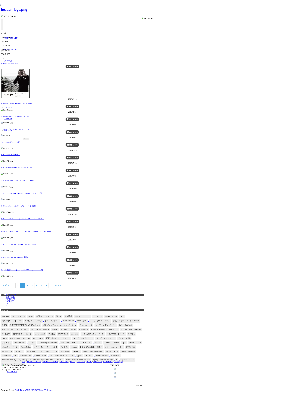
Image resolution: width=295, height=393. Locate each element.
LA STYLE (8, 61)
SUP (7, 305)
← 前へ (6, 285)
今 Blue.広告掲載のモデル (9, 64)
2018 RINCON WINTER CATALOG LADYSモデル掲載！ (19, 244)
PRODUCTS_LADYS (11, 49)
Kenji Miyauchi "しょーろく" (10, 142)
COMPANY (8, 119)
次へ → (58, 285)
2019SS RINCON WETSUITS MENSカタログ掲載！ (17, 180)
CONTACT (8, 107)
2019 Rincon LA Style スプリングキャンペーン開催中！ (19, 206)
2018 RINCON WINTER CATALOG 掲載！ (14, 257)
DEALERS (81, 362)
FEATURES (10, 299)
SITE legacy (118, 362)
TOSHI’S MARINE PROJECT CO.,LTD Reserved (34, 390)
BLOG (89, 362)
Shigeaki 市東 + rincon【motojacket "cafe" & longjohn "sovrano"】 (22, 270)
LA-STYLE (64, 362)
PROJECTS (10, 303)
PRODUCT (10, 301)
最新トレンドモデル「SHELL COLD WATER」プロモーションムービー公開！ (27, 231)
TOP (23, 362)
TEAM (72, 362)
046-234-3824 (12, 372)
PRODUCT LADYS (50, 362)
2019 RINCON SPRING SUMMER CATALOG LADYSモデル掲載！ (22, 193)
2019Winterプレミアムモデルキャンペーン (15, 129)
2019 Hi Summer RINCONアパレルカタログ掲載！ (17, 167)
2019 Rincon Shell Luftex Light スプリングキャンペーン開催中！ (22, 219)
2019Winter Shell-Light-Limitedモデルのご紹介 (16, 104)
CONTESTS (10, 297)
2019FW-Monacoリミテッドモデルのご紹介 (15, 116)
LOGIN (139, 386)
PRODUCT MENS (34, 362)
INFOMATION (11, 295)
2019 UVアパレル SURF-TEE (10, 155)
